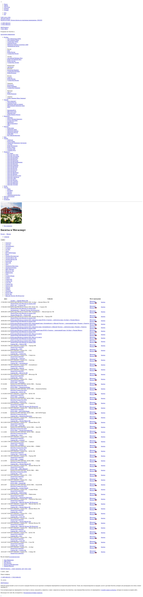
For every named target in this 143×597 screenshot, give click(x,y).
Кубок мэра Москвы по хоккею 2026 (25, 303)
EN (5, 14)
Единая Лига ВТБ (12, 120)
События (6, 237)
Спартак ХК (9, 284)
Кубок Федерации (12, 146)
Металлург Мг (10, 271)
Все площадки (8, 226)
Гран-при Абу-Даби (12, 155)
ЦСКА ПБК (9, 292)
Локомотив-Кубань (11, 267)
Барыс (7, 254)
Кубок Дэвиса (11, 147)
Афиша (6, 5)
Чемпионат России (12, 132)
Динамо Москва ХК (11, 259)
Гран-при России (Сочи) (14, 175)
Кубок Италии (11, 79)
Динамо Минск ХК (11, 257)
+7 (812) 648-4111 (5, 24)
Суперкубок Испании (13, 71)
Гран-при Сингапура (13, 177)
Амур (7, 251)
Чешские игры (11, 113)
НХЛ (8, 107)
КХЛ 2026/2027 (11, 101)
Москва (9, 234)
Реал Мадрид (7, 563)
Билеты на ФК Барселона (11, 564)
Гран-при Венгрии (12, 163)
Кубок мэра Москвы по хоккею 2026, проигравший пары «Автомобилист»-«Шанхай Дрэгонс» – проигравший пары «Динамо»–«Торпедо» (50, 323)
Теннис (6, 138)
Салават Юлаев (10, 276)
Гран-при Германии (12, 165)
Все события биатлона (13, 135)
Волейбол (10, 190)
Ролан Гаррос (11, 141)
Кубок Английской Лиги (14, 59)
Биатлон (6, 126)
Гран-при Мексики (12, 183)
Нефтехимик (9, 272)
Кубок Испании (11, 73)
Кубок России (11, 52)
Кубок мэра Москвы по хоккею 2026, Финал (23, 340)
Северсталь (9, 279)
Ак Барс (8, 249)
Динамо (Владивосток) (12, 256)
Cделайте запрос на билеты (108, 590)
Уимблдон (10, 140)
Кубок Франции (11, 93)
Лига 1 (9, 92)
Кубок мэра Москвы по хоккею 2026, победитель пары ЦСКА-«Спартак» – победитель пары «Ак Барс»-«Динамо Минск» (45, 320)
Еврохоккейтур (11, 110)
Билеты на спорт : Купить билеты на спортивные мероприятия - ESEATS (21, 20)
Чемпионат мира (12, 129)
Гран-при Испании (12, 166)
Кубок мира (10, 128)
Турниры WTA (11, 150)
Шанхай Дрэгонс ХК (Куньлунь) (15, 295)
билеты (103, 302)
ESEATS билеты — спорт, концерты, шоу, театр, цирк (16, 568)
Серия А (9, 77)
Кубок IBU (10, 134)
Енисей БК (9, 261)
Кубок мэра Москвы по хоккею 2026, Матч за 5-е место (26, 334)
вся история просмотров (14, 556)
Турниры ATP (11, 149)
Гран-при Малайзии (13, 172)
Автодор (8, 244)
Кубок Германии (12, 86)
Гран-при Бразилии (12, 160)
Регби (5, 186)
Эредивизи (10, 67)
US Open (9, 144)
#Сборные (7, 199)
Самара (8, 277)
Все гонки (10, 153)
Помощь (6, 8)
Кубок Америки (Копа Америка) (16, 98)
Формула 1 (7, 152)
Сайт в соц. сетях (5, 17)
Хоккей (6, 99)
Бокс (5, 137)
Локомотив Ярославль (12, 266)
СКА (7, 274)
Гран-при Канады (12, 169)
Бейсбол (9, 193)
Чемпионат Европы (12, 131)
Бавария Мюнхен (9, 566)
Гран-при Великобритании (14, 162)
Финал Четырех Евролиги (14, 119)
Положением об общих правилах (33, 592)
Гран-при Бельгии (12, 159)
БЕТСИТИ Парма (11, 252)
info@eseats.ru (4, 27)
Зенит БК (8, 262)
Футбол (6, 37)
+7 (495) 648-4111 (5, 23)
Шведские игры (11, 111)
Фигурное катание (9, 196)
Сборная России (11, 43)
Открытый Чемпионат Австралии (16, 143)
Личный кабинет (5, 18)
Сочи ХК (8, 282)
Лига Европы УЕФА (13, 40)
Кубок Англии (11, 61)
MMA (9, 189)
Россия (3, 234)
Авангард (8, 243)
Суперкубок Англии (13, 62)
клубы (2, 239)
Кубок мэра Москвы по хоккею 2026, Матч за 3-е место (26, 337)
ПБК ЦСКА (7, 561)
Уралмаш (8, 291)
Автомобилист (10, 246)
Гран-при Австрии (12, 184)
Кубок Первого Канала (13, 114)
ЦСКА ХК (9, 294)
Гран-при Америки (12, 181)
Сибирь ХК (9, 281)
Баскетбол (7, 116)
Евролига (10, 117)
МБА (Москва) (10, 269)
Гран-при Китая (11, 171)
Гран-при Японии (12, 180)
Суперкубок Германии (13, 88)
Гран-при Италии (12, 168)
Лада (7, 264)
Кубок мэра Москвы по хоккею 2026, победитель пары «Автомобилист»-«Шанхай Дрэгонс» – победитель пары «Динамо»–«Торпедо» (49, 327)
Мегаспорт (93, 301)
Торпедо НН (9, 286)
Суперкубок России (13, 53)
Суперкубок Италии (13, 80)
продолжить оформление (8, 34)
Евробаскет (10, 122)
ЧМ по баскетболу (12, 123)
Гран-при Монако (12, 174)
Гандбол (9, 192)
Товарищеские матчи (13, 46)
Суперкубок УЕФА (12, 41)
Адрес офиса (4, 29)
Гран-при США (11, 178)
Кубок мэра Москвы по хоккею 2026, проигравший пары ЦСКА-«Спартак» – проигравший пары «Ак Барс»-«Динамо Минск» (46, 330)
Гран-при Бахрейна (12, 157)
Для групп (7, 7)
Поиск (6, 4)
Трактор (8, 287)
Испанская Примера (13, 70)
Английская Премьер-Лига (15, 58)
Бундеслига (10, 85)
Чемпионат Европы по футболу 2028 (17, 44)
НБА (8, 125)
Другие (6, 187)
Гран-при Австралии (13, 156)
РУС (5, 13)
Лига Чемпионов (9, 560)
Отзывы (6, 10)
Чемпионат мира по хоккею (15, 104)
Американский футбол (13, 195)
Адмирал (8, 248)
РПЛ (8, 50)
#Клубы (6, 198)
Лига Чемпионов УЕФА (14, 38)
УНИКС (8, 289)
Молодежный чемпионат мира (16, 105)
